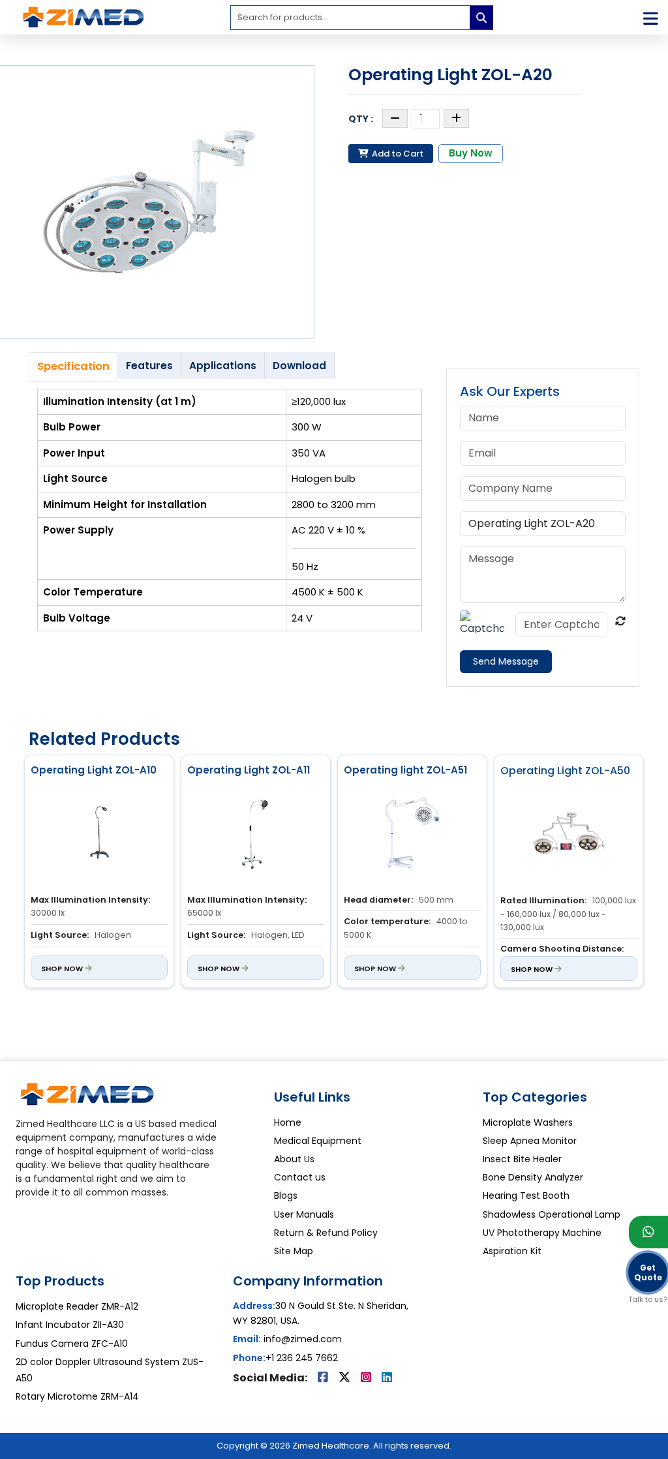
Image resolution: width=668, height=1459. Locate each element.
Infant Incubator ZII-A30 (70, 1324)
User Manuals (304, 1214)
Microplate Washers (528, 1122)
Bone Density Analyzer (533, 1177)
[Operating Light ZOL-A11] (255, 835)
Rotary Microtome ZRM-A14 (77, 1396)
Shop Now (63, 968)
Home (287, 1122)
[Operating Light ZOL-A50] (568, 836)
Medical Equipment (317, 1140)
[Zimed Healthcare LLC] (87, 1099)
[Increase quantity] (456, 118)
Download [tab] (299, 365)
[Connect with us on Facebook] (324, 1378)
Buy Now (471, 153)
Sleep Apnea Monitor (530, 1140)
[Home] (83, 16)
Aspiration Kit (512, 1250)
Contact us (300, 1177)
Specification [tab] (73, 366)
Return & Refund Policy (326, 1232)
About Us (294, 1159)
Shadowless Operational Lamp (551, 1214)
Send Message (506, 661)
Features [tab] (149, 365)
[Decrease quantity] (395, 118)
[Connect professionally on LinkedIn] (387, 1378)
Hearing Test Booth (526, 1195)
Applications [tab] (222, 365)
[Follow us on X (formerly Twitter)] (346, 1378)
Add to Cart (396, 153)
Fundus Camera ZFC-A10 (72, 1343)
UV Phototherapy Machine (542, 1232)
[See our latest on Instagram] (367, 1378)
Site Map (293, 1250)
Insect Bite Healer (522, 1159)
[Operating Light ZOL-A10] (99, 835)
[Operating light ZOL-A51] (412, 835)
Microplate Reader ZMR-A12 (77, 1306)
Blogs (285, 1195)
